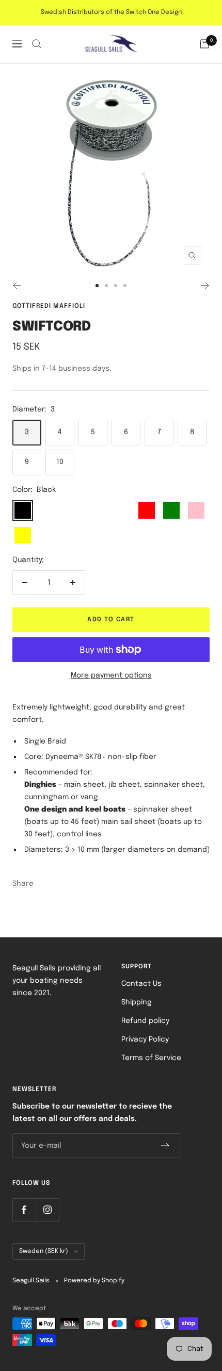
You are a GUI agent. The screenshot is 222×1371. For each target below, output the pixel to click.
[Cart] (204, 43)
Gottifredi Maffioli (48, 306)
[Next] (205, 285)
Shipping (136, 1002)
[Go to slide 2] (106, 285)
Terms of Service (151, 1058)
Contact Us (141, 983)
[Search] (36, 43)
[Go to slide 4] (124, 285)
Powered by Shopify (94, 1281)
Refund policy (145, 1021)
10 (60, 462)
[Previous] (16, 285)
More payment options (111, 675)
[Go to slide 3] (115, 285)
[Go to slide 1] (97, 285)
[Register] (165, 1145)
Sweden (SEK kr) (43, 1251)
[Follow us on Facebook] (24, 1209)
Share (23, 883)
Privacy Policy (145, 1039)
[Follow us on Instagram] (47, 1209)
